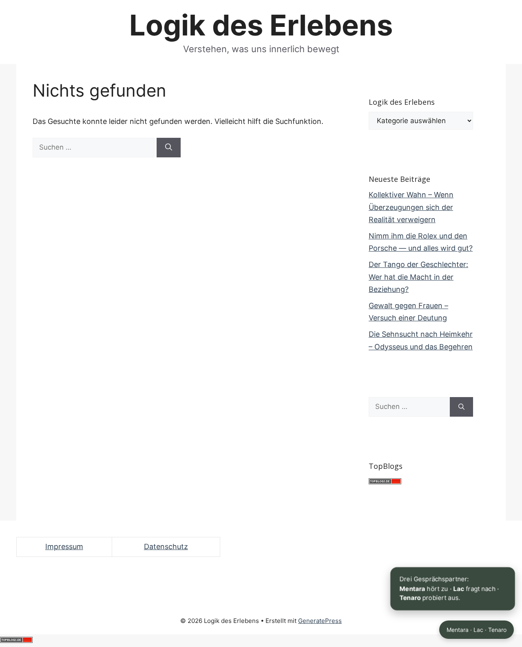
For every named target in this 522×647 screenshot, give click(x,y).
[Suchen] (169, 147)
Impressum (64, 546)
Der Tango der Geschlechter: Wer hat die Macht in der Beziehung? (418, 277)
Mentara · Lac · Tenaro (477, 629)
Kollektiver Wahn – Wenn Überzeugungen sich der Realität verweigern (411, 207)
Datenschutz (166, 546)
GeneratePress (320, 621)
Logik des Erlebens (261, 25)
